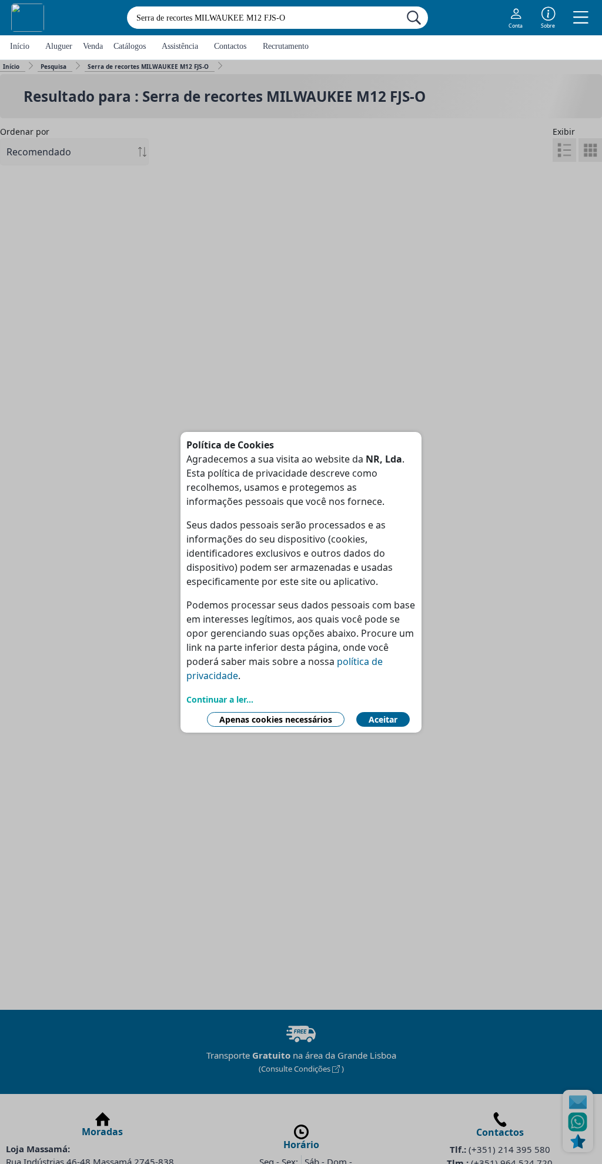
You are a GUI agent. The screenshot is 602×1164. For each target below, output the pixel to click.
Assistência (180, 46)
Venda (93, 46)
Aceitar (383, 719)
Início (19, 46)
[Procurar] (414, 17)
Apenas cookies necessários (275, 719)
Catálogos (129, 46)
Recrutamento (286, 46)
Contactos (230, 46)
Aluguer (58, 46)
